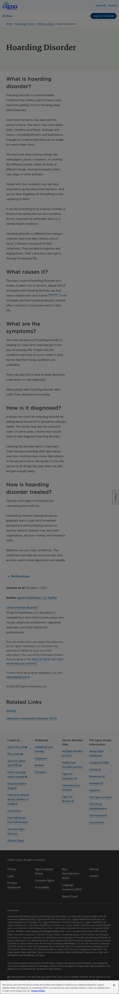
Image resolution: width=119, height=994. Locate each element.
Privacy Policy (38, 990)
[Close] (114, 985)
